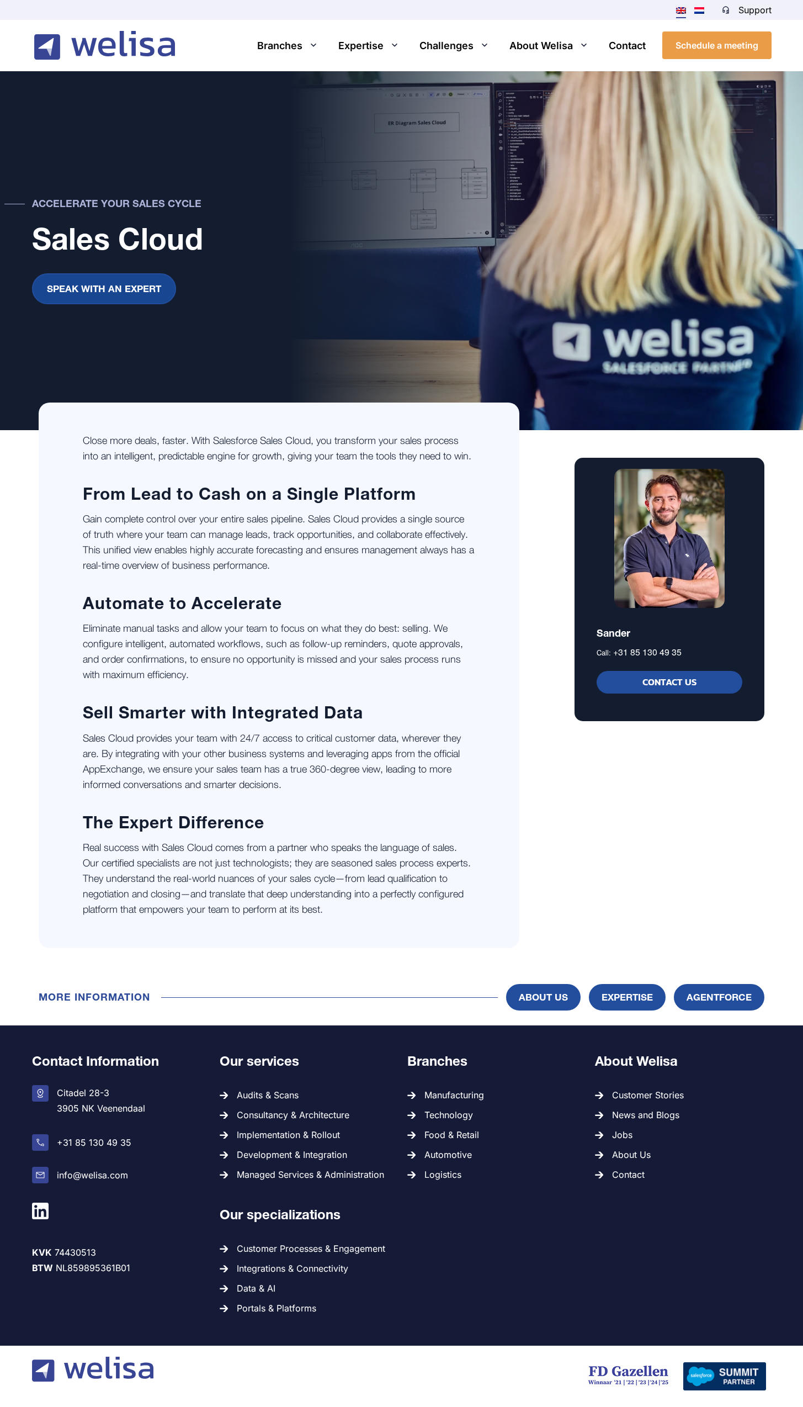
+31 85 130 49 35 (647, 652)
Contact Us (669, 682)
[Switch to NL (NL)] (699, 9)
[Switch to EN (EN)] (681, 10)
